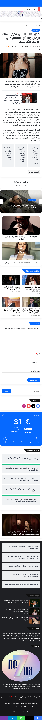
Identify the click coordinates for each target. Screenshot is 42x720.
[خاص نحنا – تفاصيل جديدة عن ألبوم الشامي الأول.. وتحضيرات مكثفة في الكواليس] (31, 302)
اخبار (29, 703)
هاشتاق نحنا (8, 703)
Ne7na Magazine (33, 46)
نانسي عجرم (33, 172)
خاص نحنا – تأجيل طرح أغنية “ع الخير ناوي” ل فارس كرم (11, 288)
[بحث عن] (41, 18)
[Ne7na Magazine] (21, 14)
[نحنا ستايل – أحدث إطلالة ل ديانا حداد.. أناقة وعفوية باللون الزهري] (34, 611)
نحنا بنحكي (24, 703)
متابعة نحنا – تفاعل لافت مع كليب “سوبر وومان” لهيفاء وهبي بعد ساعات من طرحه (19, 533)
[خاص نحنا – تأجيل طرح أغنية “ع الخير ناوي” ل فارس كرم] (11, 280)
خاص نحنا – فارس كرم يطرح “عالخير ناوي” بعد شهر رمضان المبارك (11, 311)
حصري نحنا (29, 26)
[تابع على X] (27, 46)
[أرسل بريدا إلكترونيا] (26, 46)
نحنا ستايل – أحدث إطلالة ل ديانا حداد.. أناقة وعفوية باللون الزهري (16, 610)
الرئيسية (36, 26)
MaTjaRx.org (21, 700)
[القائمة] (1, 18)
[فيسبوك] (22, 185)
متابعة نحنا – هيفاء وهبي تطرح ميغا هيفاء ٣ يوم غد (15, 618)
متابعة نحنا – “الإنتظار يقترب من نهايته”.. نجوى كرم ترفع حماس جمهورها (15, 601)
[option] (21, 201)
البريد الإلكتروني (35, 362)
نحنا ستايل (23, 706)
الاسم (38, 354)
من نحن (17, 706)
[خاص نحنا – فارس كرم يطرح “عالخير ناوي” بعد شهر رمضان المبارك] (11, 302)
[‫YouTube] (29, 406)
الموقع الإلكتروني (35, 371)
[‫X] (19, 185)
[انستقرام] (16, 185)
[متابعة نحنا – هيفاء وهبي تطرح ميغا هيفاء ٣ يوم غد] (34, 620)
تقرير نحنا (30, 706)
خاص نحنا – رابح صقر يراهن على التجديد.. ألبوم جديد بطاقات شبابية (32, 289)
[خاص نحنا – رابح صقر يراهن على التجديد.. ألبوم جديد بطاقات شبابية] (31, 280)
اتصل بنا (11, 706)
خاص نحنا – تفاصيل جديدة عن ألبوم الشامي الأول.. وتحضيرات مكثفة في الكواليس (31, 311)
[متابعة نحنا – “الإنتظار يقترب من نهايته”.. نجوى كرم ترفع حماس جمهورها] (34, 603)
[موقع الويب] (25, 185)
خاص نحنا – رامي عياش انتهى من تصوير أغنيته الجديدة (21, 9)
